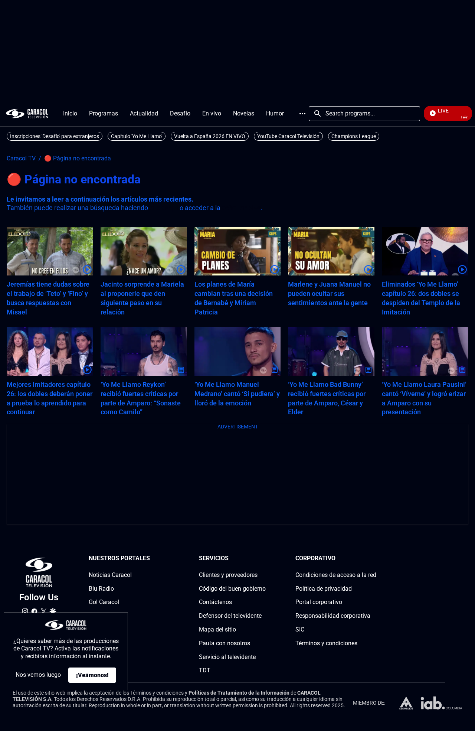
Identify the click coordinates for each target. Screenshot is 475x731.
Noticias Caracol (110, 574)
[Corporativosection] (374, 558)
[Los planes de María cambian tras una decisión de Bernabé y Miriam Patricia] (237, 251)
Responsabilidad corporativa (332, 615)
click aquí (164, 208)
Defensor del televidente (230, 615)
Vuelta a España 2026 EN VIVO (209, 136)
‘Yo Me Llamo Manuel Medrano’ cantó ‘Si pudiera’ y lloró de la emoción (237, 394)
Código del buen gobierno (232, 588)
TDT (204, 670)
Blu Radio (101, 588)
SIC (299, 629)
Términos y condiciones (326, 643)
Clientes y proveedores (228, 574)
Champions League (353, 136)
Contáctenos (215, 602)
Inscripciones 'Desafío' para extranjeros (54, 136)
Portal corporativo (318, 602)
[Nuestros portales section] (152, 558)
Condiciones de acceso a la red (335, 574)
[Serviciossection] (263, 558)
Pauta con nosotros (224, 643)
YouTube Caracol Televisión (288, 136)
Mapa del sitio (217, 629)
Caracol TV (21, 158)
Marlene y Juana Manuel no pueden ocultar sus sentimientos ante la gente (329, 293)
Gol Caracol (104, 602)
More (302, 113)
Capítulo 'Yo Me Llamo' (136, 136)
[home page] (27, 113)
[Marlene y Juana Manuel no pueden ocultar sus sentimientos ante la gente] (331, 251)
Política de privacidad (323, 588)
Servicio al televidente (227, 656)
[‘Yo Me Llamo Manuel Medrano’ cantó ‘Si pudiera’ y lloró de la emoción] (237, 351)
